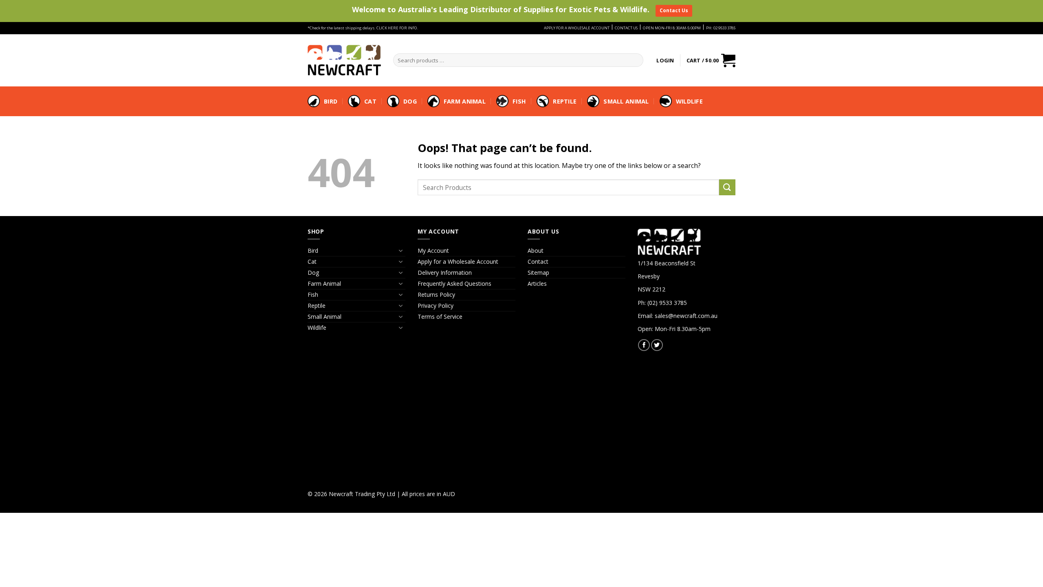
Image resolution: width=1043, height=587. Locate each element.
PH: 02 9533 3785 (720, 28)
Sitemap (538, 272)
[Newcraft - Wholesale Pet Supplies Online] (344, 60)
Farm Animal (465, 101)
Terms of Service (440, 316)
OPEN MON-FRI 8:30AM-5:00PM (672, 28)
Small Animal (626, 101)
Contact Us (674, 10)
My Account (433, 250)
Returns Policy (436, 294)
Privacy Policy (435, 305)
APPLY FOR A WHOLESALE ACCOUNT (577, 28)
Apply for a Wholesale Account (458, 261)
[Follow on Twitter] (657, 345)
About (536, 250)
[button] (665, 60)
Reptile (565, 101)
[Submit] (727, 187)
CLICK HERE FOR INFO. (397, 28)
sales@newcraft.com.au (686, 316)
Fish (519, 101)
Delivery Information (445, 272)
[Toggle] (400, 250)
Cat (370, 101)
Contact (538, 261)
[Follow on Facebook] (644, 345)
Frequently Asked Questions (454, 283)
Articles (537, 283)
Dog (410, 101)
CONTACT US (626, 28)
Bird (330, 101)
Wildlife (689, 101)
